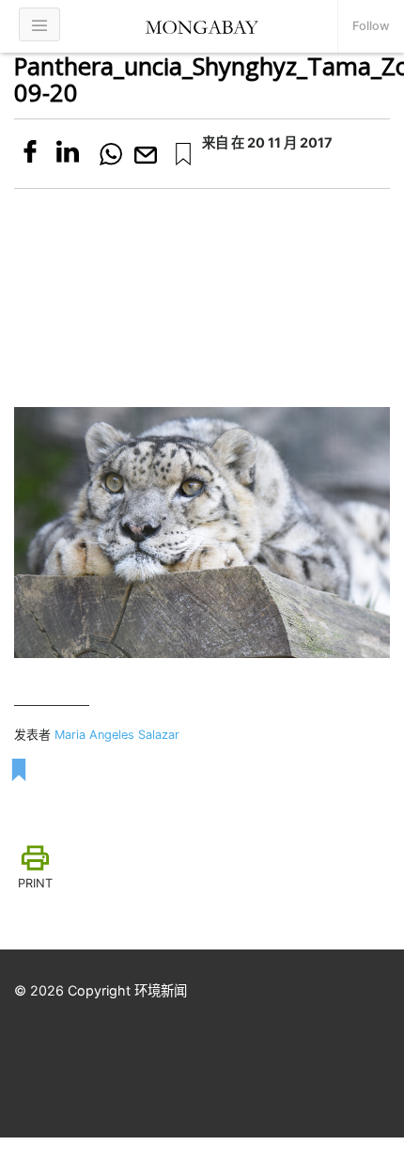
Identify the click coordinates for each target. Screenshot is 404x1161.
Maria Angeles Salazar (116, 735)
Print (35, 883)
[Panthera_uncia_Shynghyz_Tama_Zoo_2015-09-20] (183, 154)
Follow (371, 26)
